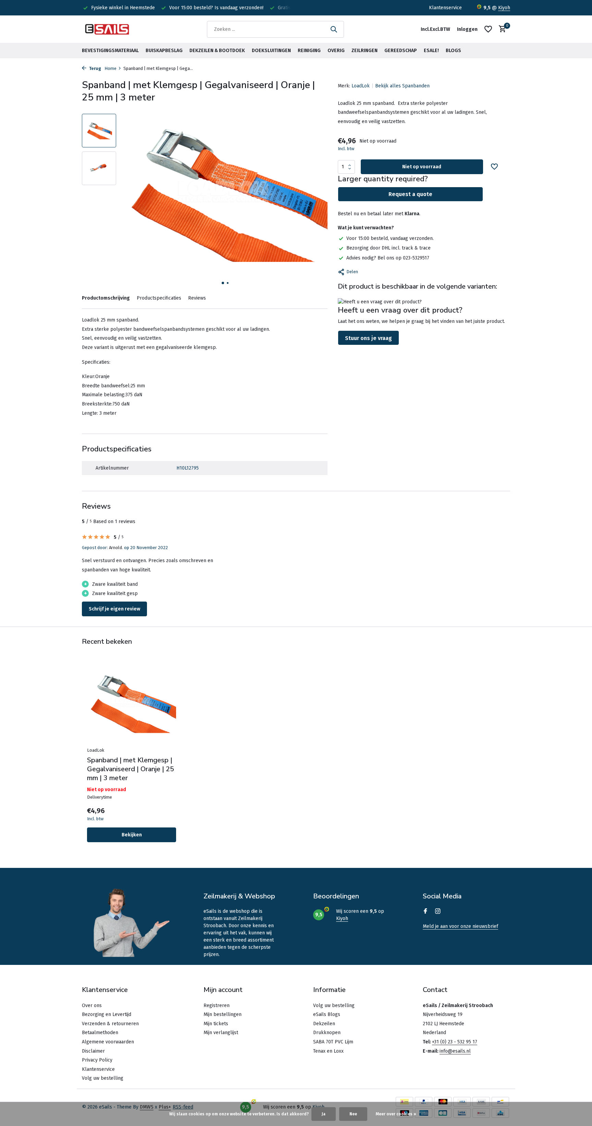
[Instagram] (438, 912)
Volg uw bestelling (102, 1078)
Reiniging (309, 50)
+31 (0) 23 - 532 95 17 (454, 1042)
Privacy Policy (97, 1060)
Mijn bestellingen (223, 1014)
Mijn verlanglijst (221, 1033)
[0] (500, 29)
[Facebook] (425, 912)
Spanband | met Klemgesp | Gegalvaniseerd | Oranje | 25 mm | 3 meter (130, 769)
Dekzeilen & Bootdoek (217, 50)
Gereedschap (400, 50)
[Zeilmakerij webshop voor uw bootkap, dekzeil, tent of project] (107, 29)
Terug (94, 68)
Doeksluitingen (271, 50)
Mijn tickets (216, 1024)
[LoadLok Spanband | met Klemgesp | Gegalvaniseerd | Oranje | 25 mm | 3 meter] (131, 703)
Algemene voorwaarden (108, 1042)
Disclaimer (93, 1051)
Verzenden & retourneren (110, 1024)
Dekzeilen (324, 1024)
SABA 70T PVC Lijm (333, 1042)
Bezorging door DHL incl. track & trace (388, 248)
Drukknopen (327, 1033)
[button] (222, 283)
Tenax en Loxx (328, 1051)
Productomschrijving (106, 298)
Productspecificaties (159, 298)
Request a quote (410, 194)
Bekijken (132, 835)
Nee (353, 1114)
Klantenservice (445, 8)
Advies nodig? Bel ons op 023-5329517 (387, 258)
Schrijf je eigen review (114, 609)
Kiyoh (504, 8)
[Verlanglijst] (488, 29)
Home (110, 68)
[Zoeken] (334, 29)
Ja (323, 1114)
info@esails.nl (455, 1051)
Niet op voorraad (421, 167)
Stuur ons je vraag (368, 338)
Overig (336, 50)
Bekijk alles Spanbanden (402, 86)
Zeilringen (365, 50)
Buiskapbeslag (164, 50)
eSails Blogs (326, 1014)
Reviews (197, 298)
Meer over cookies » (396, 1114)
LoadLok (361, 86)
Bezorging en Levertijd (106, 1014)
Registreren (217, 1005)
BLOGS (453, 50)
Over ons (92, 1005)
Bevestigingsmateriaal (110, 50)
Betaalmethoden (100, 1033)
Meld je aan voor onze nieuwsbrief (460, 926)
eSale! (431, 50)
